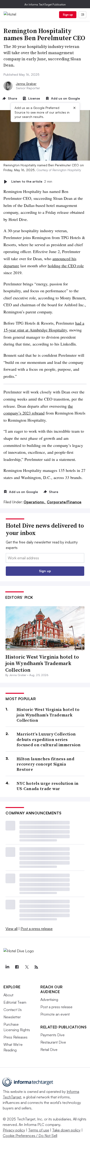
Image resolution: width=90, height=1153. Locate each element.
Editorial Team (14, 1002)
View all (12, 928)
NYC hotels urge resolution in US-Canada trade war (48, 786)
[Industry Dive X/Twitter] (26, 967)
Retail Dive (48, 1049)
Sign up (68, 14)
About (8, 995)
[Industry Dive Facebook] (17, 967)
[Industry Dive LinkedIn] (7, 967)
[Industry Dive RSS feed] (36, 967)
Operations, (35, 502)
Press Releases (15, 1037)
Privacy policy (14, 1130)
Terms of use (38, 1130)
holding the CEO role (66, 265)
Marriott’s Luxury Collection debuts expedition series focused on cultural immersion (49, 739)
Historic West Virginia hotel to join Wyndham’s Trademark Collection (42, 663)
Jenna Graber (26, 84)
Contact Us (12, 1009)
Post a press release (37, 928)
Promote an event (55, 1014)
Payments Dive (52, 1035)
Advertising (49, 999)
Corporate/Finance (64, 502)
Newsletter (12, 1017)
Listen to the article (31, 182)
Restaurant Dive (53, 1042)
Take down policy (66, 1130)
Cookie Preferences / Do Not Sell (30, 1135)
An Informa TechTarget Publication (45, 4)
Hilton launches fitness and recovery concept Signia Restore (45, 764)
